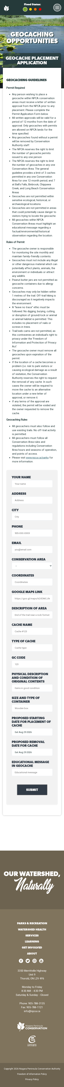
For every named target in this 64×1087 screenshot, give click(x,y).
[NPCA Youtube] (41, 962)
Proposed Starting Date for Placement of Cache (31, 721)
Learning (32, 941)
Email (16, 543)
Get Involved (32, 947)
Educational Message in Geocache (30, 764)
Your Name (21, 477)
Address (19, 493)
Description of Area (29, 608)
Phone (17, 526)
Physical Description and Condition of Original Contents (30, 677)
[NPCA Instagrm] (34, 962)
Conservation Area (29, 559)
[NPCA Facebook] (21, 962)
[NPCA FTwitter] (28, 962)
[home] (32, 1027)
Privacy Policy (32, 1079)
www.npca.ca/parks (37, 457)
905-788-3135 (36, 1003)
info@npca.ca (32, 1011)
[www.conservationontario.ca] (32, 1040)
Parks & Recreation (32, 923)
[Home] (7, 10)
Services (32, 935)
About (32, 953)
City (15, 510)
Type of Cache (23, 641)
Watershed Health (32, 929)
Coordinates (23, 575)
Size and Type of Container (26, 699)
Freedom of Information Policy (32, 1074)
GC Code (18, 657)
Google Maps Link (27, 592)
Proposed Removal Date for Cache (28, 743)
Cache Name (22, 625)
